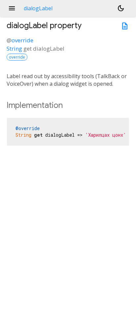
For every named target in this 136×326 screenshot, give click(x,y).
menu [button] (12, 8)
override (22, 40)
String (14, 48)
